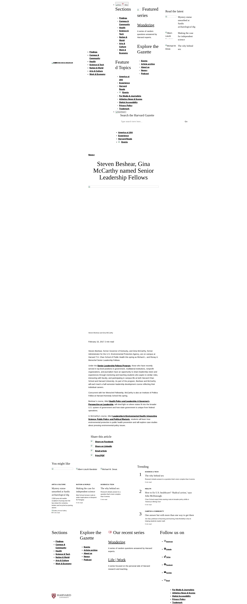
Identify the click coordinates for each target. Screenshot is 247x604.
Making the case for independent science (185, 36)
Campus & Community (154, 511)
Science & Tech (107, 484)
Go (186, 121)
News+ (91, 155)
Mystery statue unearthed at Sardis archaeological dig (61, 491)
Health (148, 489)
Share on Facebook (104, 441)
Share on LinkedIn (103, 446)
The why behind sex (110, 488)
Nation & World (83, 484)
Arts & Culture (59, 484)
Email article (101, 451)
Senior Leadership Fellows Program (114, 365)
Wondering (145, 25)
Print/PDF (100, 455)
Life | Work (117, 560)
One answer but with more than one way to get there (169, 515)
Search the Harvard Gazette (137, 115)
